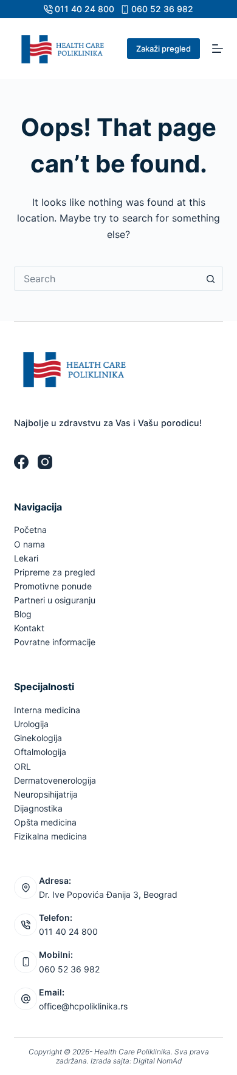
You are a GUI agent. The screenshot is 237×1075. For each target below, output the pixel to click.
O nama (29, 544)
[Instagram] (45, 462)
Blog (23, 614)
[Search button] (211, 278)
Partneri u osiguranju (54, 600)
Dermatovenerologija (55, 780)
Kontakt (29, 628)
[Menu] (217, 48)
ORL (22, 766)
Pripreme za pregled (54, 572)
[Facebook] (21, 462)
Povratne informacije (54, 642)
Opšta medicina (45, 822)
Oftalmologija (40, 752)
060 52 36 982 (162, 9)
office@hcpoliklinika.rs (83, 1006)
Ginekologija (38, 738)
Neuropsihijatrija (46, 794)
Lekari (26, 558)
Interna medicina (47, 710)
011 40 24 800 (84, 9)
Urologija (31, 724)
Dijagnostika (38, 808)
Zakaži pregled (163, 48)
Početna (30, 529)
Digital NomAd (157, 1060)
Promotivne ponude (53, 586)
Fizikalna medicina (50, 836)
